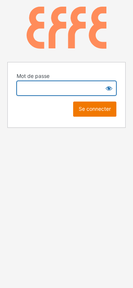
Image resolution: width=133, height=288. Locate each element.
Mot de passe (33, 76)
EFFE (66, 30)
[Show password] (109, 88)
